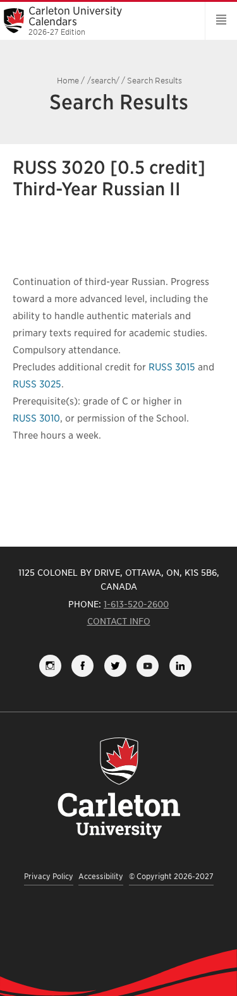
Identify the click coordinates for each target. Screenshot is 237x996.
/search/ (103, 80)
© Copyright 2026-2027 (171, 876)
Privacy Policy (48, 876)
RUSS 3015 (172, 367)
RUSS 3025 (37, 384)
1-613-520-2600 (136, 604)
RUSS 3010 (36, 418)
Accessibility (100, 876)
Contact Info (118, 621)
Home (68, 80)
